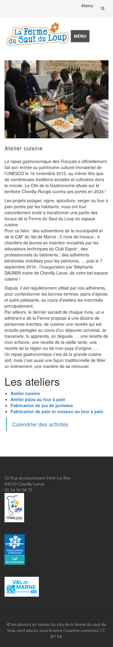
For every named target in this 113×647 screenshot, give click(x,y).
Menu (87, 5)
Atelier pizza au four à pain (38, 399)
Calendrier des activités (40, 424)
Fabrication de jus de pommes (42, 405)
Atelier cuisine (25, 393)
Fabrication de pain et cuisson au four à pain (57, 411)
